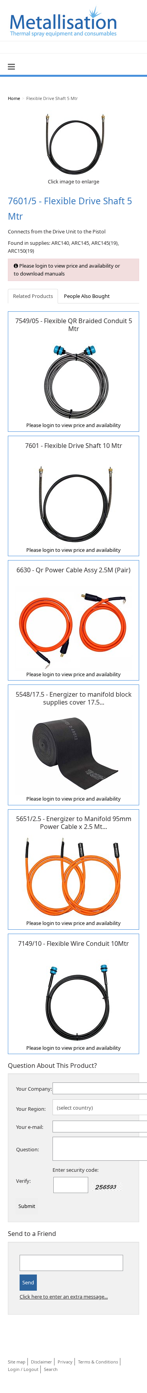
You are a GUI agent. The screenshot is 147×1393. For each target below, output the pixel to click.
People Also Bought (87, 296)
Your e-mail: (29, 1126)
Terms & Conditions (98, 1362)
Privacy (65, 1362)
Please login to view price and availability (73, 425)
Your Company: (34, 1088)
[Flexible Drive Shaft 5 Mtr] (74, 143)
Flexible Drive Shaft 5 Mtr (52, 98)
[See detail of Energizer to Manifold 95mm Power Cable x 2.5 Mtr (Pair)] (73, 876)
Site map (16, 1362)
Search (51, 1369)
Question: (27, 1149)
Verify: (23, 1180)
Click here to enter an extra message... (64, 1296)
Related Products (33, 296)
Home (14, 98)
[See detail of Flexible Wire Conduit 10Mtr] (73, 1001)
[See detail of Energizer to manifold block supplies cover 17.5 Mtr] (73, 752)
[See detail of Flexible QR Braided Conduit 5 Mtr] (73, 378)
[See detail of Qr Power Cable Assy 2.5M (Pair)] (73, 627)
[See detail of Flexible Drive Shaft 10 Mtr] (73, 503)
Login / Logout (23, 1369)
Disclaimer (41, 1362)
